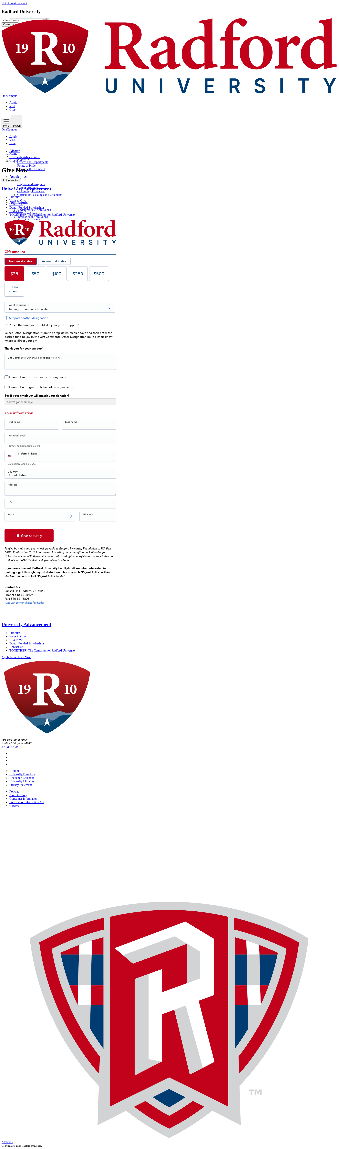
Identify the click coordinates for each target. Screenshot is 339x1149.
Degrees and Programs (31, 184)
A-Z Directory (18, 795)
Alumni (14, 770)
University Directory (22, 774)
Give (12, 109)
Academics (17, 176)
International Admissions (32, 217)
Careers (14, 805)
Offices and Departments (32, 162)
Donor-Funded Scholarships (26, 207)
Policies (14, 791)
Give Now (16, 160)
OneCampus (9, 96)
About (14, 151)
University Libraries (21, 781)
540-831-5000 (10, 746)
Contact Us (16, 211)
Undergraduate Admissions (34, 210)
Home (13, 153)
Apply (13, 102)
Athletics (7, 1142)
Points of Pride (26, 165)
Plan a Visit (23, 657)
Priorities (14, 197)
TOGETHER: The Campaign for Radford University (42, 214)
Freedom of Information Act (26, 802)
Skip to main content (14, 3)
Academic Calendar (21, 777)
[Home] (169, 92)
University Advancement (24, 157)
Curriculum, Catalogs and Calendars (39, 194)
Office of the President (31, 169)
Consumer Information (23, 798)
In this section (11, 180)
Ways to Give (17, 200)
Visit (12, 106)
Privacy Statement (20, 785)
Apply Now (9, 657)
